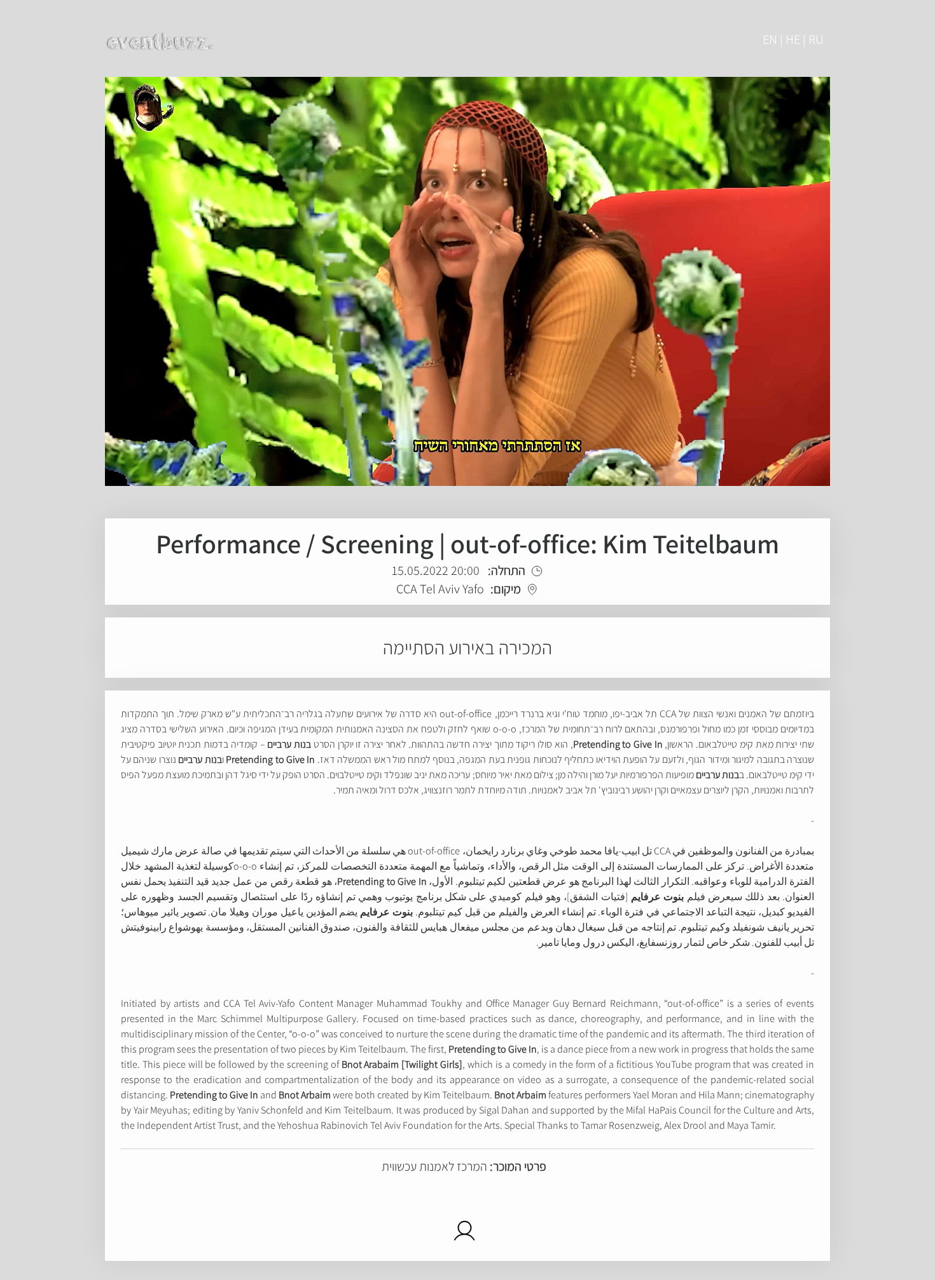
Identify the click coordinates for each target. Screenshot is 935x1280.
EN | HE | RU (793, 39)
